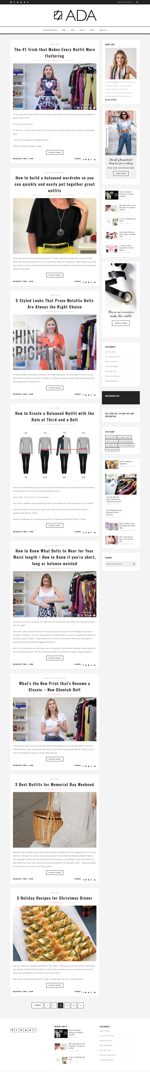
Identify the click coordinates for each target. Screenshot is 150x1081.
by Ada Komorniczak (53, 60)
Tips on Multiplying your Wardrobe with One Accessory (114, 512)
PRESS (92, 30)
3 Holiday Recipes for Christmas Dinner (55, 898)
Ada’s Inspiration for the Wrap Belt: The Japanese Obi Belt (127, 207)
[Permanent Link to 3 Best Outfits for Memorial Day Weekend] (54, 847)
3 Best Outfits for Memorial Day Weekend (54, 784)
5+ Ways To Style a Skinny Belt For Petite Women (126, 247)
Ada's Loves (54, 44)
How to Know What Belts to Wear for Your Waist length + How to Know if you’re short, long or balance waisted (54, 557)
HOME (64, 30)
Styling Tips (59, 172)
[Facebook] (15, 2)
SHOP (73, 30)
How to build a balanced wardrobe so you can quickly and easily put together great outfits (55, 184)
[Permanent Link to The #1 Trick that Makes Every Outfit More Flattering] (54, 109)
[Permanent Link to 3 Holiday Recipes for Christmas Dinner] (54, 961)
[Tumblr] (29, 2)
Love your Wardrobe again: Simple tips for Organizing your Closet (113, 499)
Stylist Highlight (113, 376)
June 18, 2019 (38, 312)
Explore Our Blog (50, 30)
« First (37, 1005)
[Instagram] (12, 2)
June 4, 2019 (37, 568)
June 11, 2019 (38, 424)
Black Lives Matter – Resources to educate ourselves (126, 194)
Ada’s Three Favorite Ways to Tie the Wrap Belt (126, 539)
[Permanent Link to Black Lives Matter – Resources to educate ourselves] (111, 199)
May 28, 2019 (37, 694)
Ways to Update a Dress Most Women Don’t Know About (127, 525)
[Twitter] (25, 2)
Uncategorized (112, 381)
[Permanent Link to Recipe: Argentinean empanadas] (111, 468)
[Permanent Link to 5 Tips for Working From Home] (111, 226)
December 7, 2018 (37, 903)
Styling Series (111, 366)
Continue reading (55, 152)
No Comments (70, 60)
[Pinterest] (18, 2)
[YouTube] (22, 2)
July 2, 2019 (37, 60)
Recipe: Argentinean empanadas (126, 462)
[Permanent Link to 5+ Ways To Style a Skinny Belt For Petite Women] (111, 253)
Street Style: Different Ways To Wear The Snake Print (127, 234)
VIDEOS (82, 30)
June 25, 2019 (37, 195)
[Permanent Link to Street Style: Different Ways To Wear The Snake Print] (111, 239)
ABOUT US (103, 30)
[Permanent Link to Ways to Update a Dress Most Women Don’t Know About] (111, 530)
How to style (60, 545)
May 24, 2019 (38, 789)
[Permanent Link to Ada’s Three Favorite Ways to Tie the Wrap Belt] (111, 544)
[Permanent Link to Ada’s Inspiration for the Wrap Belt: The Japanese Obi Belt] (111, 212)
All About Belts (59, 678)
